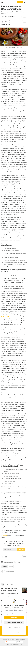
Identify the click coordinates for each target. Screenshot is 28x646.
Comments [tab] (4, 566)
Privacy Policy (16, 628)
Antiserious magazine (10, 16)
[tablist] (7, 566)
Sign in (25, 2)
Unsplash (20, 47)
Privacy (13, 639)
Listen (24, 17)
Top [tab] (3, 584)
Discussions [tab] (12, 584)
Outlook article (5, 317)
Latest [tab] (6, 584)
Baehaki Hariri (13, 47)
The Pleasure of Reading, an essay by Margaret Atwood (9, 589)
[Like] (2, 21)
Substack (8, 644)
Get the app (19, 641)
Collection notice (21, 639)
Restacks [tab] (11, 566)
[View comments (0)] (6, 21)
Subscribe (19, 2)
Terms (16, 639)
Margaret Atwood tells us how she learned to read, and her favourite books (9, 592)
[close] (24, 599)
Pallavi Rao (4, 536)
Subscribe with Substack (15, 622)
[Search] (25, 584)
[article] (14, 593)
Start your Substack (11, 641)
